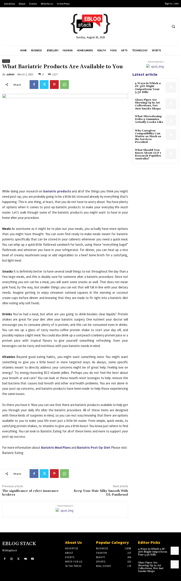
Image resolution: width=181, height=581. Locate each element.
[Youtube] (32, 559)
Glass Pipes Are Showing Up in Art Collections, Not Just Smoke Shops (148, 104)
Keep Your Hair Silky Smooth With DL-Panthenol (101, 493)
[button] (173, 26)
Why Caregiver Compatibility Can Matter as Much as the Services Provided (148, 136)
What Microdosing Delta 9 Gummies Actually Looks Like (149, 119)
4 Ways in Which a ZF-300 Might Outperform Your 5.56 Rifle (148, 88)
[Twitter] (44, 84)
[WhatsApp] (64, 84)
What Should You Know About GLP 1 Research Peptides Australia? (148, 154)
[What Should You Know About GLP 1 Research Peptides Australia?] (171, 154)
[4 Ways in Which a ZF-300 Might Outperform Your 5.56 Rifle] (171, 87)
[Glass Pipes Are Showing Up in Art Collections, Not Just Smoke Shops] (171, 103)
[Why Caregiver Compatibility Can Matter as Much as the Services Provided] (171, 134)
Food (6, 61)
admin (10, 74)
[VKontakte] (25, 559)
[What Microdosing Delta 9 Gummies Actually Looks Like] (171, 120)
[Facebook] (34, 84)
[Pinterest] (54, 84)
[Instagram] (11, 559)
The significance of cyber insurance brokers (30, 493)
